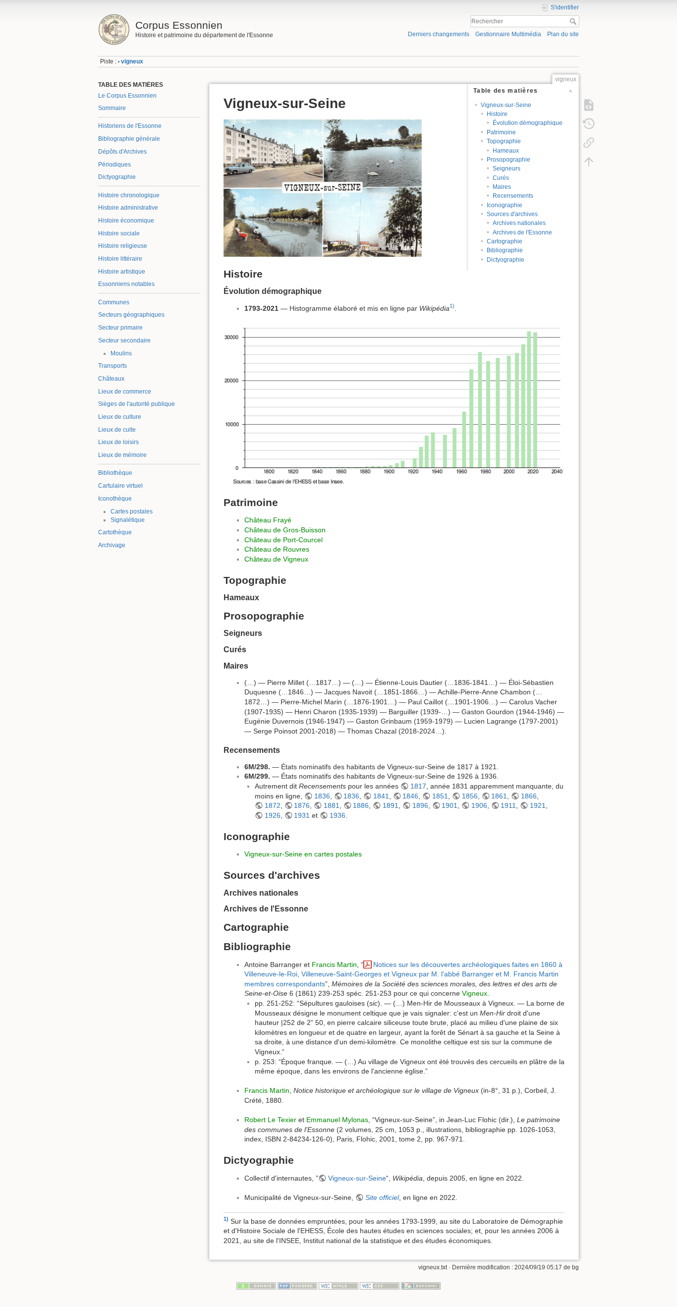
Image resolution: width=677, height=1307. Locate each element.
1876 (302, 805)
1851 (440, 796)
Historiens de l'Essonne (130, 125)
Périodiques (114, 164)
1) (452, 306)
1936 (337, 815)
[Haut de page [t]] (588, 161)
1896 (420, 805)
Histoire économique (126, 220)
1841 (381, 796)
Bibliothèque (115, 472)
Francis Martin (334, 964)
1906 (479, 805)
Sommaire (112, 108)
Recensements (513, 195)
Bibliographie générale (129, 138)
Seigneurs (506, 168)
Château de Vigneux (276, 559)
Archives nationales (519, 223)
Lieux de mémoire (122, 455)
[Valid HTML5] (338, 1285)
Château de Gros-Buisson (285, 530)
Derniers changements (438, 34)
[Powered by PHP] (297, 1285)
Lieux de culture (119, 416)
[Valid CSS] (379, 1285)
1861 (499, 796)
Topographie (504, 141)
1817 (418, 786)
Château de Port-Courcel (283, 540)
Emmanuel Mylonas (337, 1120)
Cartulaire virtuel (120, 485)
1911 (508, 805)
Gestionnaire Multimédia (508, 34)
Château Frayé (267, 520)
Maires (502, 186)
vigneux (132, 61)
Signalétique (128, 519)
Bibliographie (505, 250)
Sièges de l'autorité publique (136, 403)
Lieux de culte (117, 429)
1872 (273, 805)
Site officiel (382, 1197)
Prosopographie (508, 159)
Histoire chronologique (129, 195)
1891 (390, 805)
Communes (113, 302)
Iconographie (504, 205)
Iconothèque (115, 498)
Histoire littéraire (120, 258)
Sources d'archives (512, 214)
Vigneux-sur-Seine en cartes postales (303, 854)
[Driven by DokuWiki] (421, 1285)
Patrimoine (501, 132)
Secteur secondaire (124, 340)
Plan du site (563, 34)
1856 (470, 796)
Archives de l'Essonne (522, 232)
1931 (302, 815)
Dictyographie (117, 176)
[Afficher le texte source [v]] (588, 105)
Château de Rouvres (276, 549)
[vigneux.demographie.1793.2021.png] (394, 404)
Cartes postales (132, 511)
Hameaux (506, 150)
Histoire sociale (119, 233)
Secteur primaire (120, 327)
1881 (331, 805)
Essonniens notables (126, 284)
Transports (112, 365)
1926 (273, 815)
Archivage (111, 545)
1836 (322, 796)
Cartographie (504, 241)
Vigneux (474, 993)
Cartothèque (115, 532)
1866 (529, 796)
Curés (501, 177)
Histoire (497, 114)
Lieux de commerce (124, 391)
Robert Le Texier (270, 1120)
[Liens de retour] (588, 142)
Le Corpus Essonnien (127, 95)
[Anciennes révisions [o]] (588, 123)
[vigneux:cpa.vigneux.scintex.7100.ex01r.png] (323, 187)
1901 (449, 805)
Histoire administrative (128, 207)
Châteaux (111, 378)
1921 (538, 805)
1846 (410, 796)
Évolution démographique (528, 122)
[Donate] (256, 1285)
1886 (361, 805)
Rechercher (574, 21)
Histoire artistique (121, 271)
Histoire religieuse (122, 245)
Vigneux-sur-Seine (506, 105)
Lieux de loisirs (118, 442)
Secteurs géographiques (131, 314)
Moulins (121, 353)
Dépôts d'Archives (122, 151)
